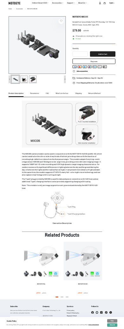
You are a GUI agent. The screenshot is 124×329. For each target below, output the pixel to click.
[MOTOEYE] (14, 3)
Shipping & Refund (72, 316)
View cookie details (93, 324)
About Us (81, 3)
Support (70, 3)
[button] (9, 79)
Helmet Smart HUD (39, 3)
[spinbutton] (80, 55)
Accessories (57, 3)
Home (10, 9)
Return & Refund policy (73, 313)
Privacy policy (70, 310)
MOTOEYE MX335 (32, 9)
